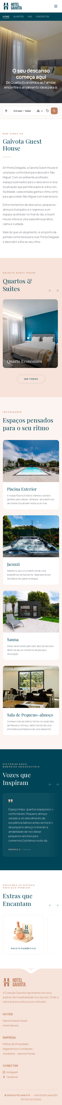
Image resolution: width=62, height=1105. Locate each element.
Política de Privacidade (15, 1044)
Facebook (12, 1077)
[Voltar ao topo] (31, 970)
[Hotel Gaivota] (12, 6)
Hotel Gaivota (10, 1025)
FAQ (30, 16)
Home (6, 16)
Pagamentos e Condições (18, 1048)
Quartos (18, 16)
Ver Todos (31, 379)
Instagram (12, 1072)
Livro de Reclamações (46, 1095)
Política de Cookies (31, 1099)
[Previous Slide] (50, 290)
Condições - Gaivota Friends (19, 1053)
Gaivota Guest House (15, 1020)
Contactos (42, 16)
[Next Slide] (57, 290)
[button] (54, 110)
